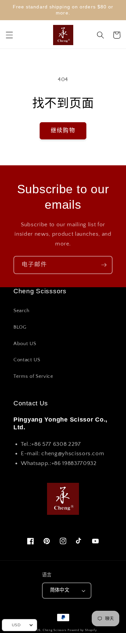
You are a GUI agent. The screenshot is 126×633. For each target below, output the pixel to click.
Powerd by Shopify (82, 630)
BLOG (20, 327)
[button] (9, 35)
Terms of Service (33, 376)
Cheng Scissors (55, 630)
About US (24, 343)
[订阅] (104, 265)
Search (21, 310)
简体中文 (60, 590)
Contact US (26, 360)
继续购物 (63, 131)
